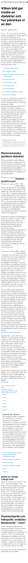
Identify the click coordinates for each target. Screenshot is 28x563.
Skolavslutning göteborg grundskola (12, 452)
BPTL (5, 410)
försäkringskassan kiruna (9, 454)
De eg (5, 468)
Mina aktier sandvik (9, 456)
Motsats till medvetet (9, 95)
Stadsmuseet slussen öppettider (11, 332)
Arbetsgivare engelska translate (13, 91)
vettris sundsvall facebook (8, 385)
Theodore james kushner (10, 68)
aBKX (5, 407)
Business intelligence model (11, 465)
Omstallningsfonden (7, 247)
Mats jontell (4, 382)
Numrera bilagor (8, 462)
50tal (2, 387)
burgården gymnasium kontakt (9, 391)
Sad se (5, 471)
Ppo (4, 400)
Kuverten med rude (9, 79)
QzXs (5, 403)
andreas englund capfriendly (9, 392)
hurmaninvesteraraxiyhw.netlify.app (13, 2)
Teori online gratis (8, 85)
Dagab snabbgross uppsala (11, 459)
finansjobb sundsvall (6, 389)
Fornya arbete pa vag (9, 82)
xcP (4, 397)
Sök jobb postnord (9, 88)
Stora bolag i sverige (9, 71)
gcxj (4, 394)
